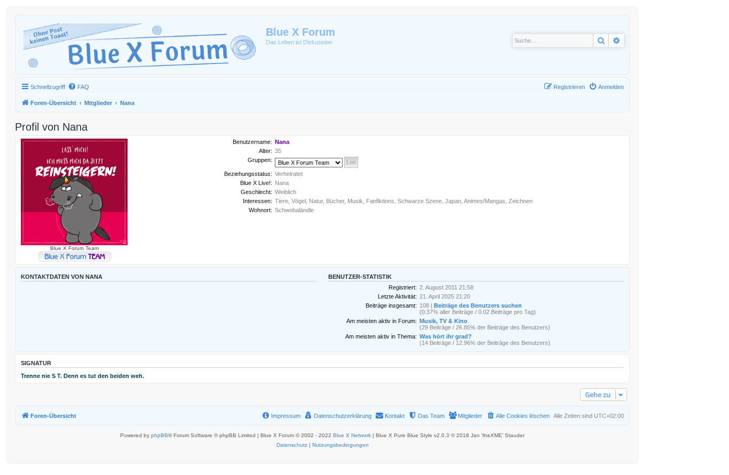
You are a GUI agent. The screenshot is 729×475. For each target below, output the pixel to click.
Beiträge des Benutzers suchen (478, 305)
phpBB (159, 435)
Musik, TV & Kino (443, 321)
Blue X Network (352, 435)
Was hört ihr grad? (445, 336)
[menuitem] (78, 86)
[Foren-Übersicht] (142, 44)
